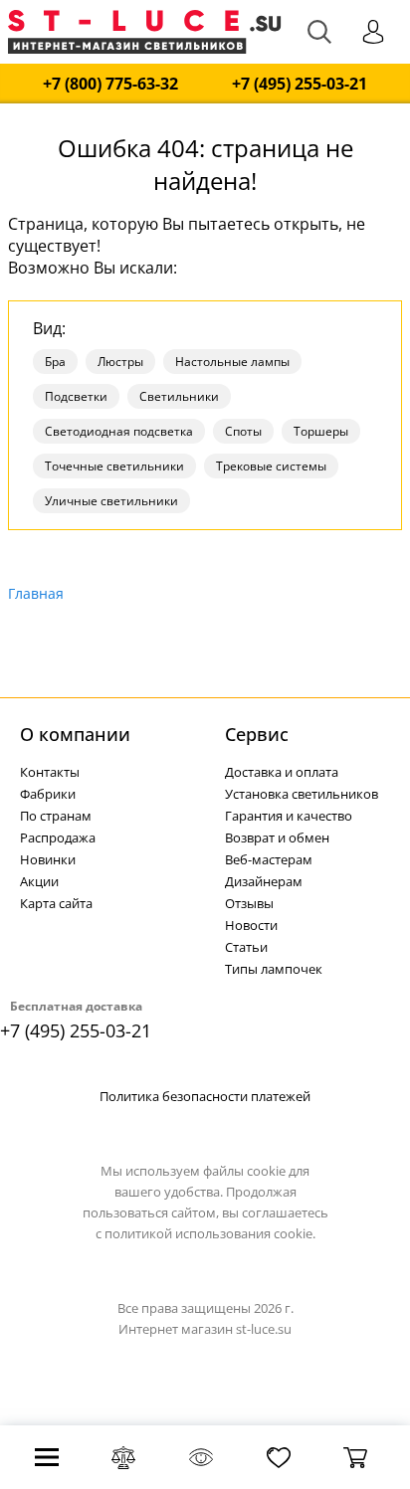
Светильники (179, 396)
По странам (56, 816)
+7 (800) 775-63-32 (110, 84)
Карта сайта (56, 903)
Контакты (50, 772)
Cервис (257, 734)
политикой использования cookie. (209, 1233)
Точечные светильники (114, 466)
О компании (75, 734)
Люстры (120, 361)
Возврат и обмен (277, 837)
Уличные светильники (111, 500)
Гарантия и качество (288, 816)
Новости (251, 925)
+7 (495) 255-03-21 (299, 84)
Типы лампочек (273, 969)
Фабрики (48, 794)
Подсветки (76, 396)
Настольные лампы (232, 361)
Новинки (48, 859)
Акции (39, 881)
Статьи (246, 947)
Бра (55, 361)
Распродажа (58, 837)
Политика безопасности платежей (205, 1096)
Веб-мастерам (268, 859)
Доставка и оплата (281, 772)
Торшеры (321, 431)
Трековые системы (271, 466)
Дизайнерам (264, 881)
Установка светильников (301, 794)
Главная (36, 593)
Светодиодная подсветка (119, 431)
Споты (243, 431)
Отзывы (249, 903)
